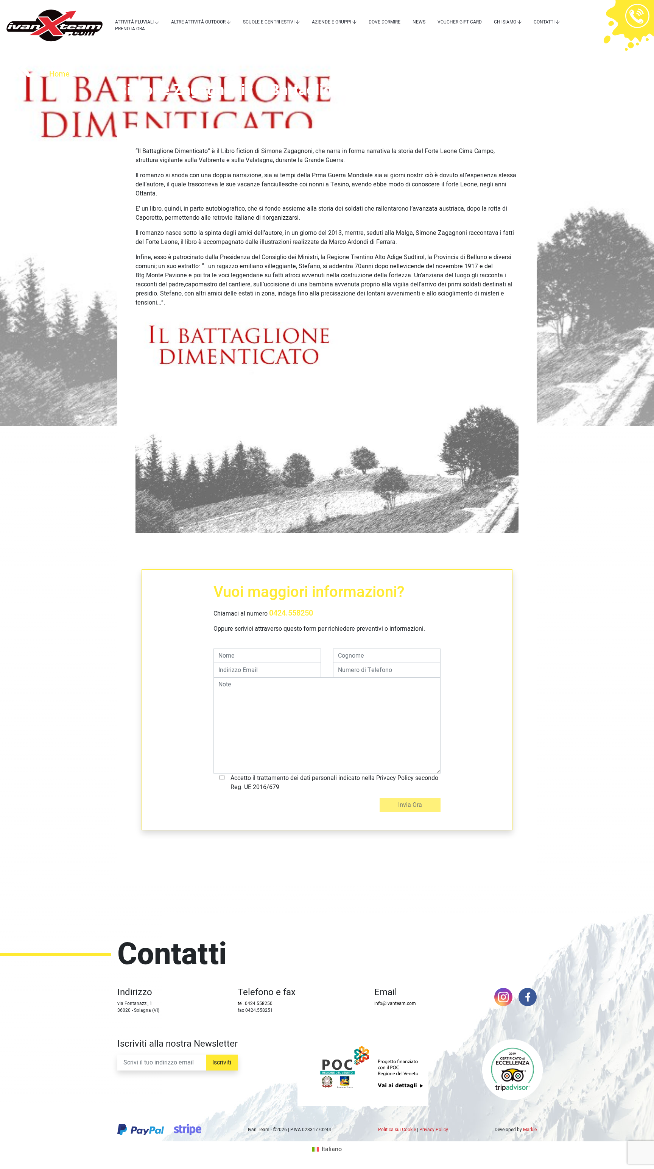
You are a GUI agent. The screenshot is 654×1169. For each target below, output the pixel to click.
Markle (530, 1129)
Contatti (544, 22)
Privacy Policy (433, 1129)
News (419, 22)
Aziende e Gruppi (331, 22)
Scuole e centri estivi (268, 22)
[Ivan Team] (54, 25)
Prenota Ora (130, 28)
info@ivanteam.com (395, 1003)
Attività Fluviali (134, 22)
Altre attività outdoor (198, 22)
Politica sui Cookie (397, 1129)
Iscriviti (221, 1062)
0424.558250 (291, 613)
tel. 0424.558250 (255, 1003)
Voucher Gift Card (460, 22)
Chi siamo (505, 22)
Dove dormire (384, 22)
